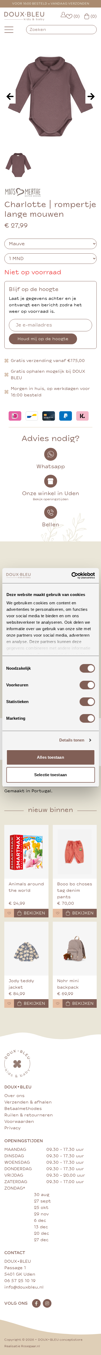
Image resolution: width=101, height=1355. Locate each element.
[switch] (87, 685)
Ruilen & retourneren (28, 1115)
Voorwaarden (19, 1121)
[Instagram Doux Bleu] (47, 1303)
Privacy (12, 1128)
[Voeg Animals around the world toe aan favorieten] (9, 913)
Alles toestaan (50, 757)
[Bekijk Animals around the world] (26, 852)
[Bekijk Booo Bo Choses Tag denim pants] (75, 852)
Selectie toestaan (50, 774)
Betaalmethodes (23, 1108)
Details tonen (71, 740)
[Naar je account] (63, 16)
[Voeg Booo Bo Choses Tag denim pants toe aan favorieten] (57, 913)
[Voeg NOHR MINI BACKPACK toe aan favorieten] (57, 1003)
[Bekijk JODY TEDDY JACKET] (26, 949)
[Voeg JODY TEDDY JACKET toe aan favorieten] (9, 1003)
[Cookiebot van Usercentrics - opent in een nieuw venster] (72, 575)
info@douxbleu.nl (24, 1287)
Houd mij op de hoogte (43, 339)
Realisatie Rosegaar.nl (22, 1346)
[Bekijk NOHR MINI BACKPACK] (75, 949)
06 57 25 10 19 (20, 1280)
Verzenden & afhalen (28, 1102)
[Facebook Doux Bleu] (36, 1303)
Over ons (14, 1095)
